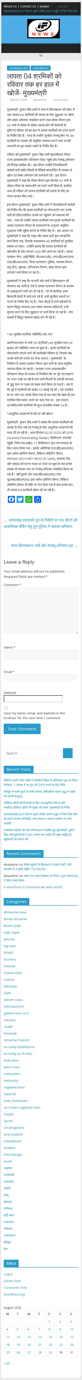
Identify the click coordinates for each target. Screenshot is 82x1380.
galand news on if (16, 1013)
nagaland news (14, 1087)
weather (9, 1148)
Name (9, 647)
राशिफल (8, 1228)
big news (10, 946)
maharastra (12, 1074)
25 (8, 1352)
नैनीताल (8, 1208)
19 (18, 1345)
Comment (12, 585)
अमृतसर (8, 1168)
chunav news (13, 973)
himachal (10, 1033)
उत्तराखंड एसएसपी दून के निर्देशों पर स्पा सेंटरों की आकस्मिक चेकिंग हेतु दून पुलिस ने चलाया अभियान (40, 523)
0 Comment (60, 100)
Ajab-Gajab (11, 932)
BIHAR (8, 953)
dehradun (10, 986)
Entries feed (12, 1281)
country (9, 979)
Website (10, 692)
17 (71, 1337)
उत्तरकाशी (9, 1175)
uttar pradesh (13, 1134)
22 (50, 1345)
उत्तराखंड (9, 1181)
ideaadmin (40, 100)
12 (18, 1337)
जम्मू (6, 1195)
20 (29, 1345)
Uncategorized (18, 68)
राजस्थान (9, 1222)
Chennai (9, 966)
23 (61, 1345)
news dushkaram (16, 1101)
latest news (12, 1067)
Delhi (7, 993)
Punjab (9, 1114)
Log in (8, 1274)
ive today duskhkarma (19, 1047)
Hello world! (53, 887)
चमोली (7, 1188)
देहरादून (8, 1202)
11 (8, 1337)
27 (29, 1352)
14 (40, 1337)
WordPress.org (14, 1294)
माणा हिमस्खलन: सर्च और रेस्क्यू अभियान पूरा (44, 545)
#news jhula (12, 926)
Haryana (10, 1020)
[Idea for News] (43, 19)
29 (50, 1352)
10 (71, 1329)
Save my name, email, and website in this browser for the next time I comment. (34, 715)
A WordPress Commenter (22, 887)
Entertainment (14, 1006)
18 (8, 1345)
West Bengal (13, 1154)
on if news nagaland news (22, 1107)
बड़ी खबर (9, 1215)
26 (18, 1352)
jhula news (11, 1060)
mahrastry (11, 1080)
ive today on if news (18, 1054)
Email (9, 672)
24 (71, 1345)
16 (61, 1337)
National (10, 1094)
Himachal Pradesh (16, 1040)
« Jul (6, 1363)
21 (40, 1345)
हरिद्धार (7, 1242)
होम (5, 1249)
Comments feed (15, 1288)
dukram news (13, 1000)
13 (29, 1337)
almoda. (9, 939)
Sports (8, 1121)
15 (50, 1337)
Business (10, 959)
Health (8, 1027)
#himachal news (15, 912)
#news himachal (15, 919)
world (8, 1161)
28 (40, 1352)
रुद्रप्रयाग (9, 1235)
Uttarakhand (40, 68)
